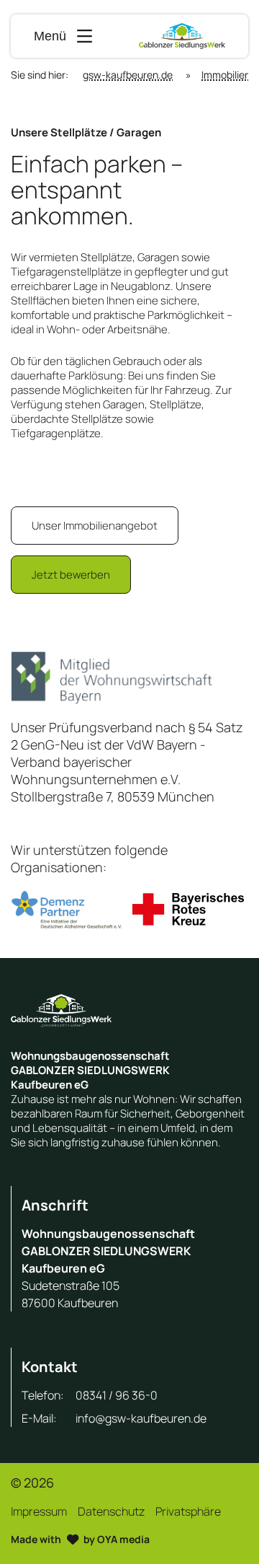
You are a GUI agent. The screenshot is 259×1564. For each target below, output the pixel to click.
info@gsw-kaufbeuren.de (141, 1418)
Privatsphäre (188, 1511)
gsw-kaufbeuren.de (128, 75)
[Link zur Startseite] (182, 36)
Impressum (39, 1511)
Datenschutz (111, 1511)
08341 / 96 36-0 (117, 1395)
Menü (50, 36)
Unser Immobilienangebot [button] (95, 525)
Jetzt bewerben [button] (71, 574)
